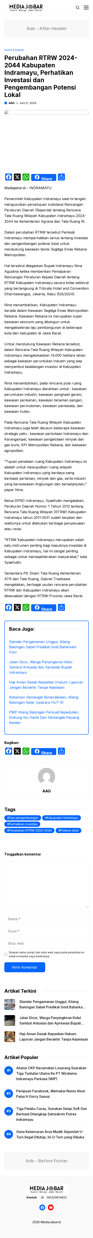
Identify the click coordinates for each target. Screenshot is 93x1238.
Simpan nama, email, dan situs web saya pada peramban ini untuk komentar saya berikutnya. (46, 954)
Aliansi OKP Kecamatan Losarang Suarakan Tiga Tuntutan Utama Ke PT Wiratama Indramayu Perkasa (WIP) (51, 1073)
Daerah (19, 50)
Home (8, 50)
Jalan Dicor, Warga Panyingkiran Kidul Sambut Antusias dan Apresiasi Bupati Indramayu (40, 667)
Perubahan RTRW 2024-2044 (30, 830)
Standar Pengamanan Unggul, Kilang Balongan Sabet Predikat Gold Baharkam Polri (42, 647)
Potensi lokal (69, 830)
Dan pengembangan (23, 818)
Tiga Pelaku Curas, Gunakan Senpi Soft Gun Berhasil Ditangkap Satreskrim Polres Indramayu (51, 1114)
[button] (78, 7)
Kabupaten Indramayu (62, 818)
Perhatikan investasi (23, 824)
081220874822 (57, 1197)
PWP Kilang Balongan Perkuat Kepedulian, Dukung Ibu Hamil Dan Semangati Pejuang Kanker (44, 717)
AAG (12, 103)
